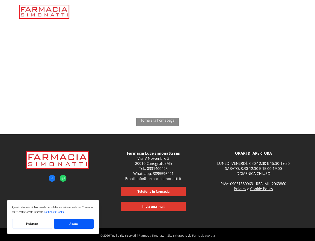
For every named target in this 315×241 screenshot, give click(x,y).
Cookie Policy (261, 188)
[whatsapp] (63, 179)
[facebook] (52, 179)
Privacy (240, 188)
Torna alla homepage (157, 120)
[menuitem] (152, 13)
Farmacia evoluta (203, 235)
